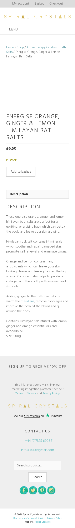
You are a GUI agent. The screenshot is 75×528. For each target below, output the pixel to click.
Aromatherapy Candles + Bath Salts (36, 50)
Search (37, 477)
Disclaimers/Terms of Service (29, 518)
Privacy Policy (51, 393)
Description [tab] (19, 194)
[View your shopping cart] (70, 29)
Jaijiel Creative (43, 522)
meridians (27, 301)
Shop (20, 47)
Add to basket (21, 172)
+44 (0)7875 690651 (38, 441)
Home (10, 47)
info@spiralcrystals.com (37, 450)
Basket (39, 3)
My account (20, 3)
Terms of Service (25, 393)
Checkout (56, 3)
